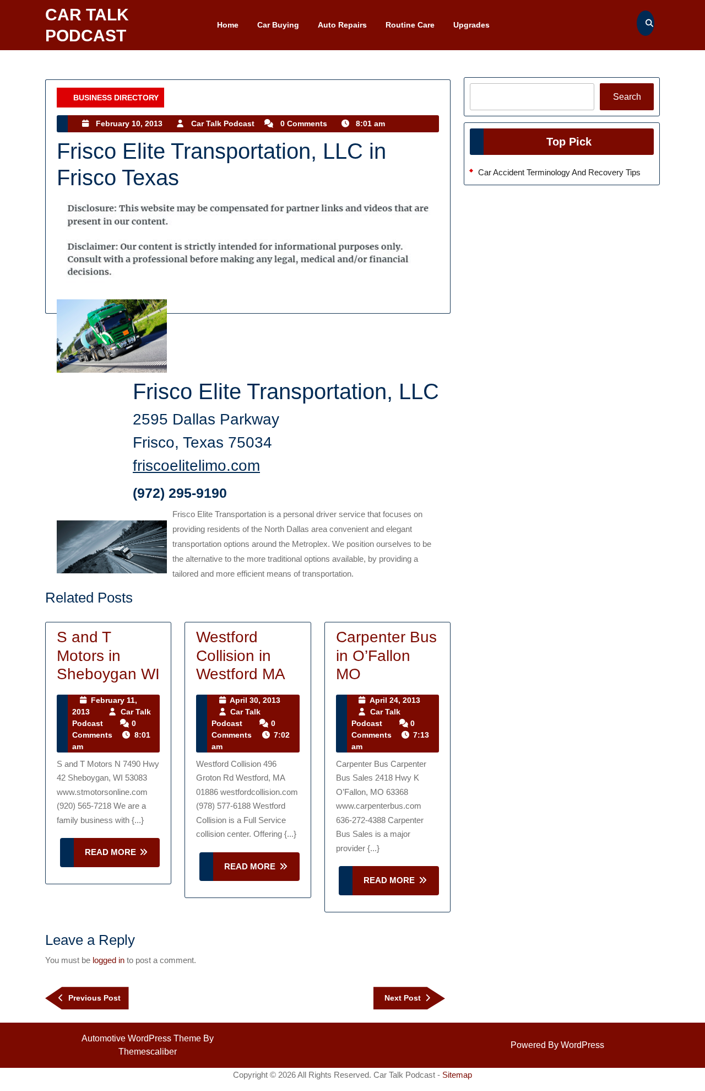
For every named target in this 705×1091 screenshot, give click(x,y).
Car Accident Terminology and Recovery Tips (559, 172)
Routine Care (410, 24)
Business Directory (116, 97)
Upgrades (471, 24)
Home (227, 24)
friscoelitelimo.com (196, 465)
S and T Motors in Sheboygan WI (108, 655)
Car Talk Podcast (222, 123)
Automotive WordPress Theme (141, 1038)
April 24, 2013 (395, 700)
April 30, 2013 (255, 700)
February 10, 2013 (129, 123)
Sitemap (457, 1074)
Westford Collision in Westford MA (240, 655)
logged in (108, 960)
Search (627, 96)
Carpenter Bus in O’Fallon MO (386, 655)
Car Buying (278, 24)
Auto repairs (342, 24)
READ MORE (122, 857)
